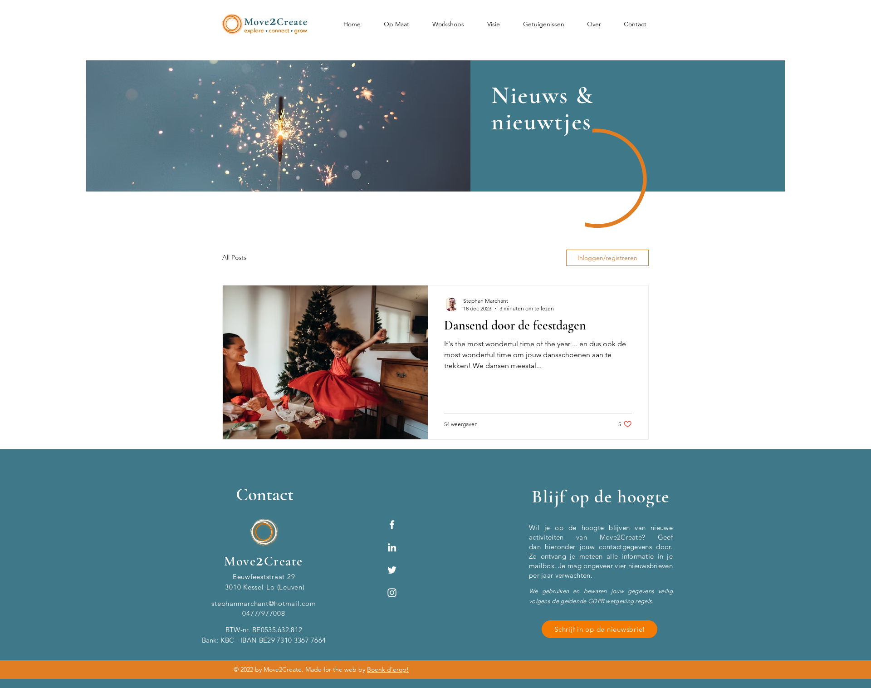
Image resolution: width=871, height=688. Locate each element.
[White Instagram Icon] (392, 593)
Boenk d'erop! (388, 669)
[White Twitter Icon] (392, 570)
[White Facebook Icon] (392, 525)
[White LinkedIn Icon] (392, 547)
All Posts (234, 257)
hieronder (560, 546)
